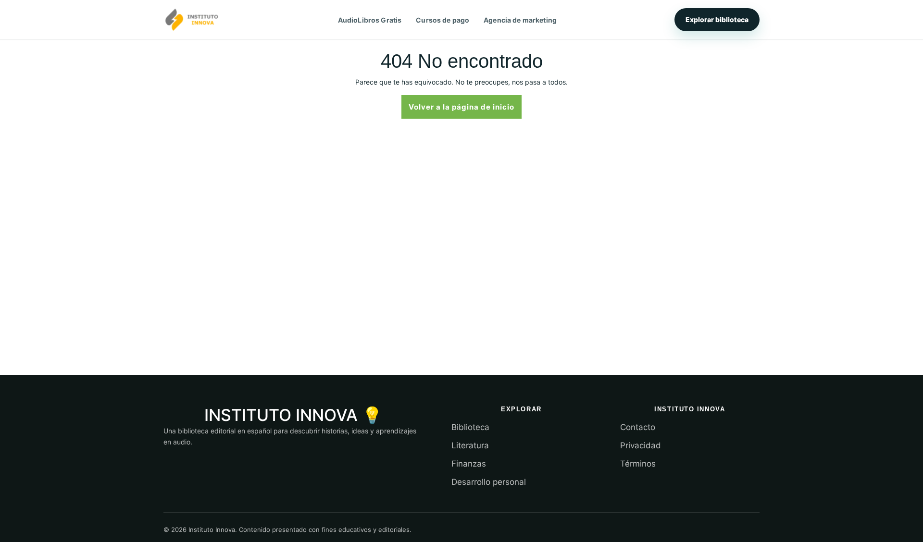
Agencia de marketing (520, 20)
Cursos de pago (442, 20)
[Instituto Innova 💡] (191, 19)
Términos (638, 463)
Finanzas (468, 463)
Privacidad (640, 445)
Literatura (470, 445)
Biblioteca (470, 427)
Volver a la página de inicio (465, 106)
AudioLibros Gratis (370, 20)
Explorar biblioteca (717, 19)
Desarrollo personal (488, 482)
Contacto (637, 427)
